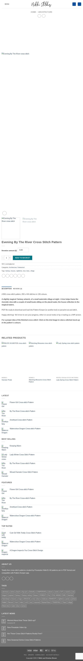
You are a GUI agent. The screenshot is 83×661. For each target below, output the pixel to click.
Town (64, 602)
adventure (5, 592)
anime (12, 592)
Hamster (70, 595)
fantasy (8, 271)
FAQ (25, 655)
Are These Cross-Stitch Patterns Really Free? (24, 634)
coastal (67, 592)
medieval (44, 599)
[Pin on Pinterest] (19, 276)
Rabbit (4, 602)
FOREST (43, 595)
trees (28, 271)
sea (31, 602)
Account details (52, 655)
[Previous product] (43, 16)
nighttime (19, 271)
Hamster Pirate (7, 380)
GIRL (64, 595)
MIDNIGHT (52, 599)
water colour (15, 606)
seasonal (37, 602)
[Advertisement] (41, 34)
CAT (61, 592)
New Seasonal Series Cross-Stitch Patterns (24, 640)
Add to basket (22, 258)
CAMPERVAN (41, 592)
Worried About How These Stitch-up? (21, 620)
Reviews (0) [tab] (17, 289)
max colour (36, 599)
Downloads (40, 655)
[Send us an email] (7, 578)
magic (20, 599)
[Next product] (39, 16)
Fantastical (21, 267)
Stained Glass (46, 602)
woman (23, 606)
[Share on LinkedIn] (23, 276)
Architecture (45, 12)
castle (56, 592)
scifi (26, 602)
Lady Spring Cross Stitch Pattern (67, 380)
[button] (5, 4)
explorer (11, 595)
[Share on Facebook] (7, 276)
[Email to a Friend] (15, 276)
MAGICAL (27, 599)
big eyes (24, 592)
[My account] (74, 4)
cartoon (50, 592)
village (32, 271)
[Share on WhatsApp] (3, 276)
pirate (67, 599)
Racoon (10, 602)
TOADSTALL (57, 602)
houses (13, 271)
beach (18, 592)
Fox (49, 595)
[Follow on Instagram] (3, 578)
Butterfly (32, 592)
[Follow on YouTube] (11, 578)
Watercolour (6, 606)
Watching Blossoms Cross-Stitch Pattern (40, 381)
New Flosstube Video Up (16, 627)
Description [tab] (7, 289)
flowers (36, 595)
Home (33, 12)
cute (73, 592)
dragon (4, 595)
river (24, 271)
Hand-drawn (6, 599)
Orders (31, 655)
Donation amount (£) (9, 250)
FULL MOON (56, 595)
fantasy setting (27, 595)
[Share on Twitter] (11, 276)
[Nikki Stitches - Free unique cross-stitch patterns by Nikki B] (41, 4)
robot (21, 602)
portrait (73, 599)
